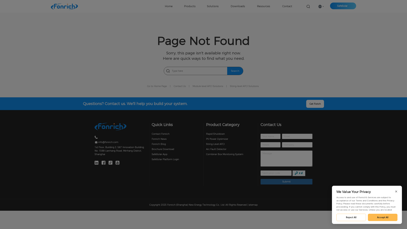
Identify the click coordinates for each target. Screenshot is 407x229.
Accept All (382, 217)
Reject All (351, 217)
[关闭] (396, 191)
